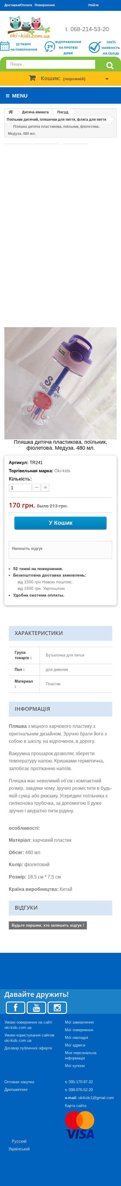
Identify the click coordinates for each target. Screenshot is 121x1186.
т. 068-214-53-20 (87, 29)
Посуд (62, 112)
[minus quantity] (37, 488)
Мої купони (75, 1066)
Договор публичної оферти (28, 1048)
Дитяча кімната (35, 112)
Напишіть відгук (27, 548)
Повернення (45, 5)
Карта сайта (75, 1105)
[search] (109, 65)
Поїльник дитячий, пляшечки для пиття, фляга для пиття (56, 119)
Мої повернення (79, 1030)
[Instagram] (57, 1007)
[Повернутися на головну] (10, 112)
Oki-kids (62, 470)
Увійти (93, 5)
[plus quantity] (45, 488)
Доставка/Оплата (18, 5)
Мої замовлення (79, 1022)
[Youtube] (36, 1007)
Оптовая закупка (19, 1082)
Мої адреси (75, 1045)
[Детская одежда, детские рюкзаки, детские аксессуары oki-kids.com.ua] (30, 26)
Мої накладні (76, 1037)
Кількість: (20, 478)
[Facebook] (15, 1007)
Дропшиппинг (16, 1089)
